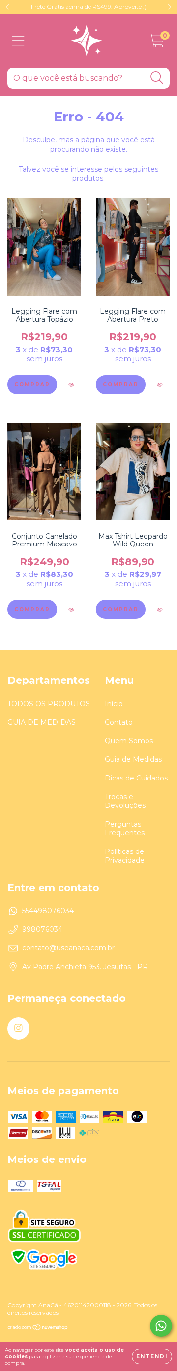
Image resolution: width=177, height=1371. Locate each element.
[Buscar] (157, 78)
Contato (119, 722)
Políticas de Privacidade (125, 856)
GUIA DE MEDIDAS (41, 722)
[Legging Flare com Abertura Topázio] (71, 385)
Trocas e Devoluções (125, 801)
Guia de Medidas (133, 759)
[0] (156, 43)
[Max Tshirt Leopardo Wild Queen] (159, 610)
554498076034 (48, 910)
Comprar (32, 384)
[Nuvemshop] (38, 1328)
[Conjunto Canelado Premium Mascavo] (71, 610)
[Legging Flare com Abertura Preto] (159, 385)
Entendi (152, 1356)
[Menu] (18, 40)
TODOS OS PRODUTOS (48, 703)
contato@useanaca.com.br (68, 948)
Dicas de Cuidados (136, 778)
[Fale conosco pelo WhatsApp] (161, 1326)
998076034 (42, 929)
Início (114, 703)
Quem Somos (129, 740)
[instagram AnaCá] (18, 1028)
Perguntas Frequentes (125, 828)
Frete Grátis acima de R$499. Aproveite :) (89, 6)
